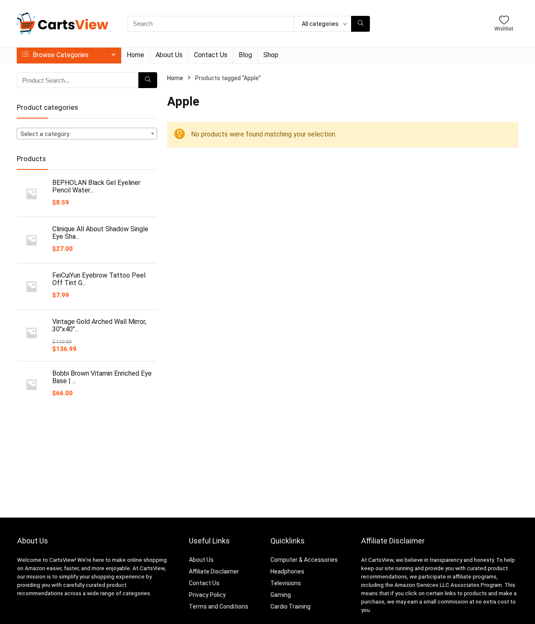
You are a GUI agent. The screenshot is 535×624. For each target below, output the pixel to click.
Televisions (285, 583)
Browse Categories (60, 55)
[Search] (360, 24)
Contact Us (210, 55)
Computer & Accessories (304, 559)
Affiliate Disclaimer (214, 571)
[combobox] (87, 133)
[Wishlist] (504, 21)
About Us (169, 55)
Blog (245, 55)
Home (135, 55)
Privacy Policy (207, 594)
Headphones (287, 571)
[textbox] (87, 134)
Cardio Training (290, 606)
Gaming (280, 594)
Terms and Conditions (218, 606)
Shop (270, 55)
